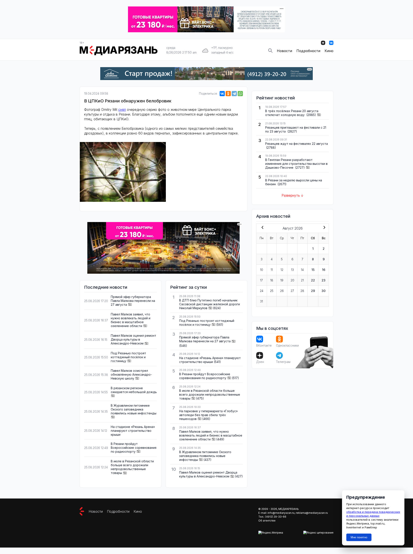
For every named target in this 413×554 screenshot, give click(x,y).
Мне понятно (359, 537)
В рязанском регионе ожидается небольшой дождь (134, 390)
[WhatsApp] (240, 93)
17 (261, 280)
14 (302, 270)
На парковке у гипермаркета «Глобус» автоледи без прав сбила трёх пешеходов (208, 415)
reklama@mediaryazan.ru (312, 512)
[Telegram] (234, 93)
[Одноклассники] (228, 93)
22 (313, 280)
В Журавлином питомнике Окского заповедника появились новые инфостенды (133, 409)
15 (312, 270)
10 (261, 270)
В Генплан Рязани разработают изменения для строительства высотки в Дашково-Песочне (296, 163)
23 (323, 280)
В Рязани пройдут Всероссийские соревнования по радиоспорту (133, 447)
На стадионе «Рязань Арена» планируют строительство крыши (133, 430)
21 (302, 280)
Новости (284, 51)
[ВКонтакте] (222, 93)
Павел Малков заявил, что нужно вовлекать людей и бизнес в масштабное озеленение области (130, 320)
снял (122, 109)
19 (281, 280)
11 (272, 270)
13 (292, 270)
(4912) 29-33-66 (275, 516)
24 (261, 291)
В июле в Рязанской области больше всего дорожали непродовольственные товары (132, 467)
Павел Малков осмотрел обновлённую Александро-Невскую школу (131, 374)
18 (271, 280)
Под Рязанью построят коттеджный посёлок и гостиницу (128, 357)
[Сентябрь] (324, 228)
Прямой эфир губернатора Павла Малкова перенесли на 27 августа (133, 300)
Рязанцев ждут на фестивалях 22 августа (296, 143)
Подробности (308, 51)
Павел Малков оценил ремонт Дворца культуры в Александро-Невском (133, 339)
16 (323, 270)
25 (271, 291)
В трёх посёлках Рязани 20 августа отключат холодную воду (291, 113)
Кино (329, 51)
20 (292, 280)
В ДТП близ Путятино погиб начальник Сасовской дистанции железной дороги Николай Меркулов (209, 304)
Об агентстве (267, 520)
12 (281, 270)
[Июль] (262, 228)
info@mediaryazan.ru (281, 512)
